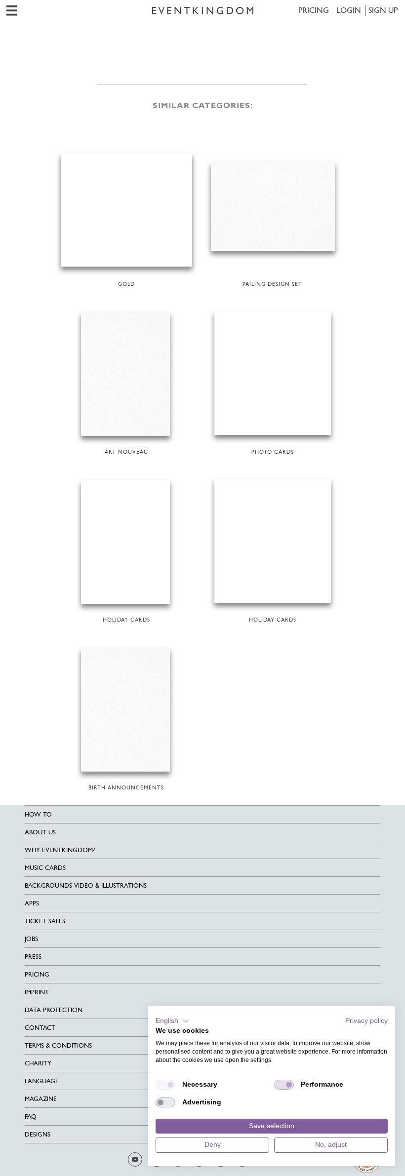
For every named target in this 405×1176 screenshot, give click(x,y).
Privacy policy (366, 1020)
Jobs (31, 938)
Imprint (37, 992)
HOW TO (38, 814)
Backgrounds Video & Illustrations (86, 885)
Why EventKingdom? (60, 850)
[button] (172, 1021)
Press (33, 956)
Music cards (45, 867)
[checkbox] (165, 1085)
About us (40, 832)
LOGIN (348, 10)
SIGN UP (383, 10)
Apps (32, 903)
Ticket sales (45, 921)
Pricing (313, 10)
